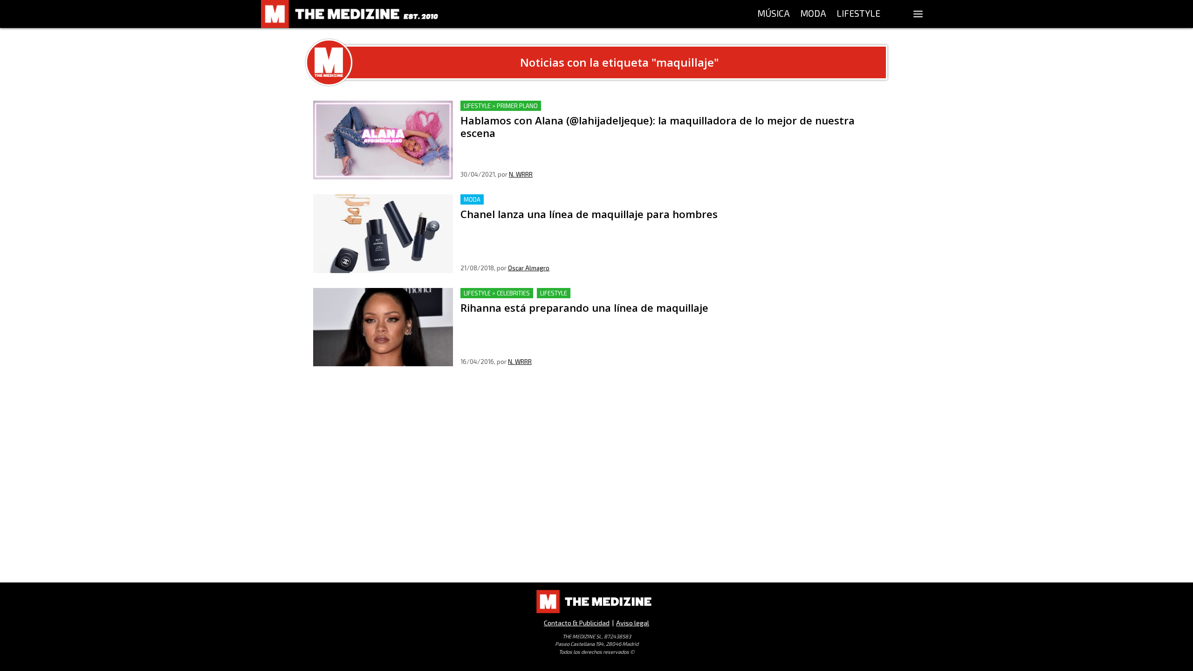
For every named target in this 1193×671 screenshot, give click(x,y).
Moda (472, 199)
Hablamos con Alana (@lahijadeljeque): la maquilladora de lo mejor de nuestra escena (603, 106)
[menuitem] (773, 14)
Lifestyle (553, 293)
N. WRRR (521, 174)
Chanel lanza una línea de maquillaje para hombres (545, 199)
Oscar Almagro (528, 268)
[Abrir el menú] (918, 14)
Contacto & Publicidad (577, 623)
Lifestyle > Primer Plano (501, 106)
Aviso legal (632, 623)
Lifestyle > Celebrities (497, 293)
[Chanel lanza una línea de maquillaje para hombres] (383, 233)
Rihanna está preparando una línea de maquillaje (542, 293)
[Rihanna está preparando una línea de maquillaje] (383, 327)
